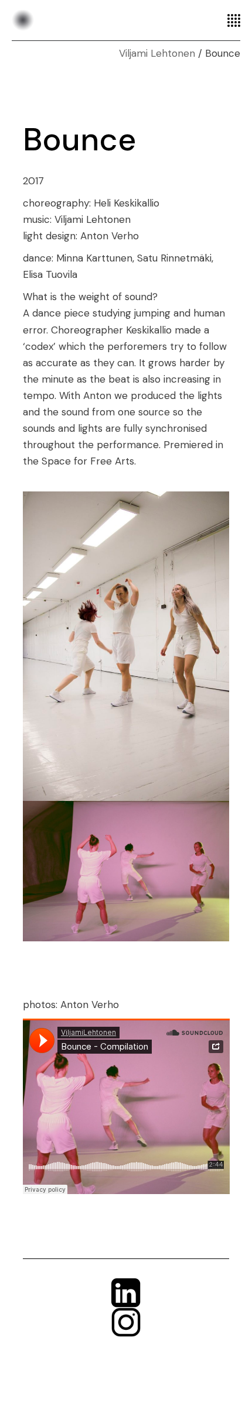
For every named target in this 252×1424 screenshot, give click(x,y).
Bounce (79, 139)
